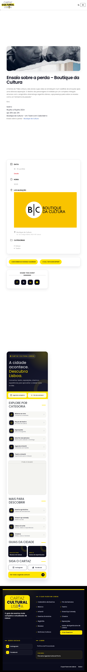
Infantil (40, 612)
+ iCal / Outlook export (51, 262)
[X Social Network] (23, 282)
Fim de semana (38, 395)
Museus (41, 626)
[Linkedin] (30, 282)
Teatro (17, 248)
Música (40, 607)
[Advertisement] (43, 27)
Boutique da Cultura (31, 119)
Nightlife (41, 621)
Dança (17, 246)
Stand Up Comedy (69, 612)
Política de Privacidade (45, 646)
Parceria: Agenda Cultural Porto (49, 656)
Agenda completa (19, 395)
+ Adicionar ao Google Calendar (23, 262)
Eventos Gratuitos (44, 616)
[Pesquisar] (78, 5)
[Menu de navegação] (82, 5)
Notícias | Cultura (44, 632)
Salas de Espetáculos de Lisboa (71, 627)
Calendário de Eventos (46, 602)
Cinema (65, 616)
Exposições (66, 621)
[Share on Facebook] (17, 282)
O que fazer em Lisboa (48, 596)
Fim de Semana (68, 602)
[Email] (37, 282)
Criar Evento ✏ (67, 632)
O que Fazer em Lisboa (68, 667)
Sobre (41, 640)
